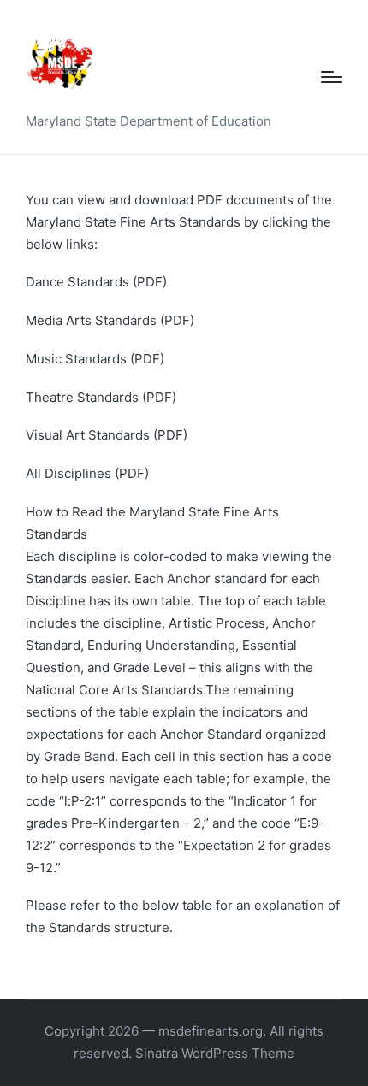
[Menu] (331, 77)
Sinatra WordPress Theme (214, 1053)
